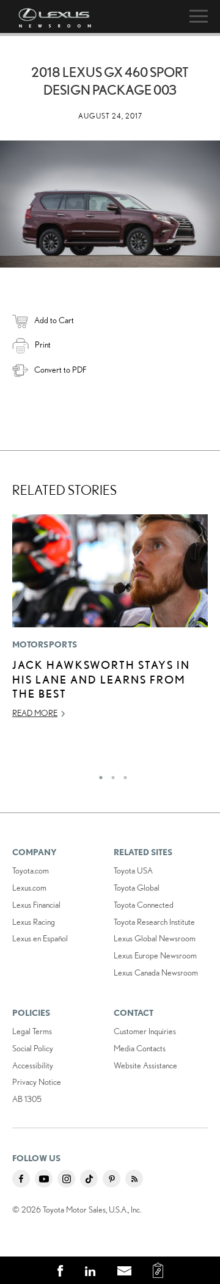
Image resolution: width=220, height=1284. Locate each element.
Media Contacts (140, 1048)
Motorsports (44, 644)
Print (43, 344)
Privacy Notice (36, 1082)
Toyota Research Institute (154, 922)
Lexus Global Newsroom (155, 938)
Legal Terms (32, 1031)
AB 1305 (27, 1099)
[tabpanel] (110, 622)
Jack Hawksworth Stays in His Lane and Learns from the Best (101, 678)
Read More (34, 713)
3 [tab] (122, 774)
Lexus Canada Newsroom (156, 972)
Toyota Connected (144, 905)
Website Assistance (145, 1065)
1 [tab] (98, 774)
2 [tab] (110, 774)
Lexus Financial (36, 905)
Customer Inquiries (145, 1031)
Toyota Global (137, 887)
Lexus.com (29, 887)
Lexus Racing (33, 922)
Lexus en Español (40, 938)
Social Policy (32, 1048)
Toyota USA (133, 870)
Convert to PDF (60, 369)
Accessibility (32, 1065)
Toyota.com (30, 870)
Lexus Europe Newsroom (155, 955)
